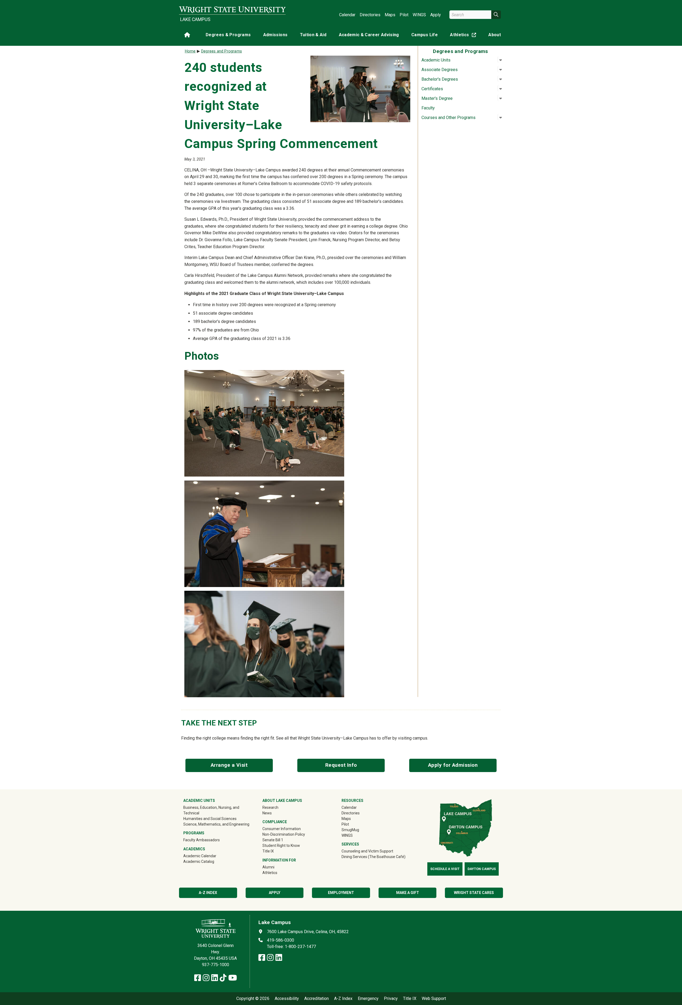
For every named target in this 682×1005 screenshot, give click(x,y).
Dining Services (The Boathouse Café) (373, 857)
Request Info (341, 765)
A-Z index (208, 893)
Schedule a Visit (445, 869)
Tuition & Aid (313, 34)
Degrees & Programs (228, 34)
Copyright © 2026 (252, 998)
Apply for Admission (453, 765)
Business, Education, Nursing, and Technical (211, 810)
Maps (390, 14)
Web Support (434, 998)
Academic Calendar (199, 856)
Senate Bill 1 (272, 840)
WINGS (419, 14)
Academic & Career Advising (369, 34)
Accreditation (316, 998)
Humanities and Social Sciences (210, 819)
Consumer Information (281, 829)
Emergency (368, 998)
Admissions (275, 34)
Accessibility (287, 998)
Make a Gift (407, 893)
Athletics (464, 35)
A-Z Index (343, 998)
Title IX (268, 851)
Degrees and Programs (221, 51)
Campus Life (424, 34)
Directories (370, 14)
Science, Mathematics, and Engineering (216, 824)
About (494, 34)
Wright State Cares (474, 893)
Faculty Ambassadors (201, 840)
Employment (341, 893)
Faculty (428, 107)
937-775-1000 (215, 964)
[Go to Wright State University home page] (232, 9)
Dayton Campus (482, 869)
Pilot (404, 14)
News (267, 813)
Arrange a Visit (229, 765)
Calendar (347, 14)
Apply (435, 14)
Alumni (268, 867)
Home (190, 51)
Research (270, 807)
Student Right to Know (281, 845)
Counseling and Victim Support (367, 851)
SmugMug (358, 829)
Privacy (391, 998)
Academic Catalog (198, 861)
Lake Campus (195, 19)
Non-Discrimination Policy (283, 834)
